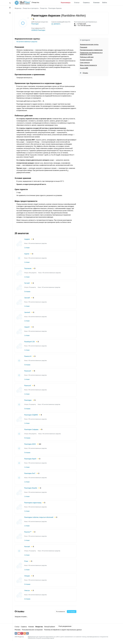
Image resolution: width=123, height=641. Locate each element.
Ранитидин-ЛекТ (29, 473)
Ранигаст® (27, 356)
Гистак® (27, 283)
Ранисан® (27, 371)
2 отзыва (27, 584)
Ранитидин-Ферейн (30, 488)
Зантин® (27, 312)
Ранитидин (35, 24)
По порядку (71, 611)
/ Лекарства (35, 2)
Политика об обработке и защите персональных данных (63, 629)
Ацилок (26, 254)
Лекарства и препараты (31, 8)
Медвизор (18, 8)
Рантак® (27, 546)
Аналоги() (84, 68)
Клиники (96, 2)
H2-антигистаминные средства (26, 41)
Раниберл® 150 (29, 341)
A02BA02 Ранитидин (38, 30)
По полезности (60, 611)
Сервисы (86, 2)
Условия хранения (86, 60)
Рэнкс (26, 561)
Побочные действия (86, 57)
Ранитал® (27, 385)
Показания (83, 47)
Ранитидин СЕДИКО (31, 415)
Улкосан (27, 590)
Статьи (76, 2)
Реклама (17, 629)
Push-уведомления (65, 626)
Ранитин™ (27, 532)
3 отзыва (27, 291)
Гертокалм (27, 268)
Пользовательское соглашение (32, 629)
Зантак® (27, 297)
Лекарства (43, 8)
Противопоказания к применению (91, 50)
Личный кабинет (49, 626)
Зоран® (27, 327)
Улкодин (27, 576)
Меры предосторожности (88, 65)
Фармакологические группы (89, 44)
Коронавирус (66, 2)
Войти (104, 2)
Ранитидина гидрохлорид (32, 502)
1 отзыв (26, 247)
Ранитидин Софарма (31, 429)
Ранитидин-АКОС (30, 444)
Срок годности (85, 62)
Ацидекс (27, 239)
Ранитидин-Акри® (30, 459)
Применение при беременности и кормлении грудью (91, 53)
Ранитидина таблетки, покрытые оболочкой (38, 517)
